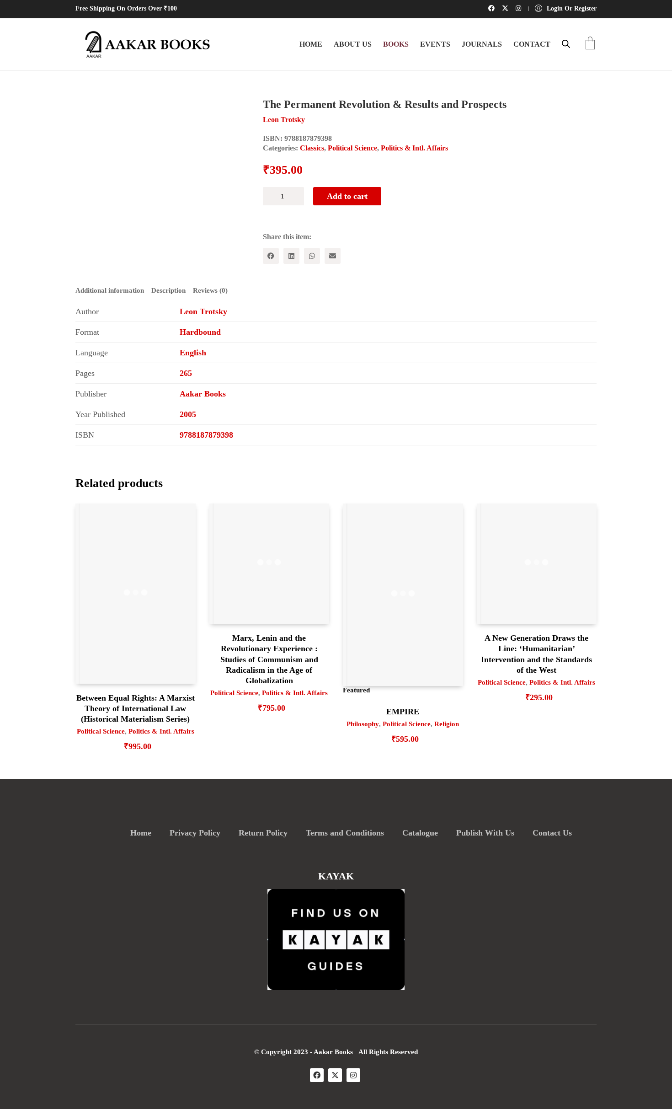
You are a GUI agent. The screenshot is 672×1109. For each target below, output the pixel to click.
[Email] (333, 256)
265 (186, 373)
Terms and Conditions (345, 832)
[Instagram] (353, 1075)
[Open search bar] (566, 44)
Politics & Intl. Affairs (414, 148)
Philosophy (363, 724)
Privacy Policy (195, 832)
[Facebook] (271, 256)
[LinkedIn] (291, 256)
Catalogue (420, 832)
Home (140, 832)
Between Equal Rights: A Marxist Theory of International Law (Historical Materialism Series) (135, 708)
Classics (312, 148)
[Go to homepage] (144, 44)
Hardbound (200, 332)
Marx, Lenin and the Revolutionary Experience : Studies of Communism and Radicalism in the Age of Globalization (269, 659)
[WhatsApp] (312, 256)
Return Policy (263, 832)
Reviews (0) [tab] (210, 290)
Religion (446, 724)
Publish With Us (485, 832)
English (193, 352)
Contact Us (552, 832)
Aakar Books (203, 393)
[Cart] (590, 44)
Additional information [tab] (109, 290)
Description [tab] (168, 290)
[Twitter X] (335, 1075)
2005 (188, 414)
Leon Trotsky (203, 311)
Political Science (352, 148)
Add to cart (347, 196)
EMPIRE (402, 711)
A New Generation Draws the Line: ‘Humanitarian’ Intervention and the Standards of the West (536, 654)
